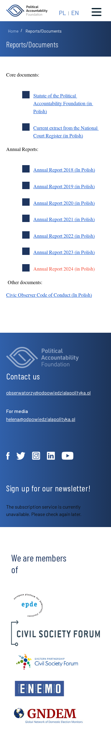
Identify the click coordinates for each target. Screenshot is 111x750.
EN (75, 12)
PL (62, 12)
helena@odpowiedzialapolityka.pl (40, 419)
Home (13, 31)
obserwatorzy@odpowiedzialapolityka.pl (48, 392)
